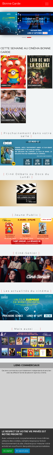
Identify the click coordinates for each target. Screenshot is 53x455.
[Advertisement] (26, 401)
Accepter (7, 451)
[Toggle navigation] (47, 4)
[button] (1, 23)
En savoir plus (22, 451)
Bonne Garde (11, 3)
